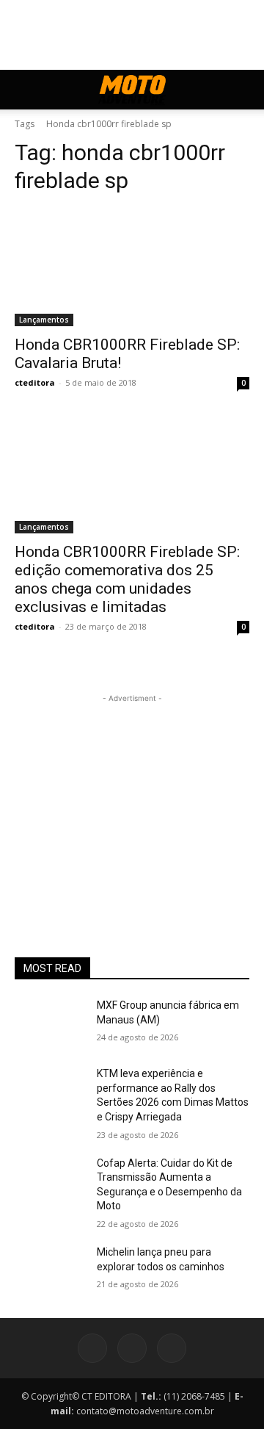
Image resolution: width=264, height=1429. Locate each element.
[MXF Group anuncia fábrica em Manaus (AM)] (50, 1023)
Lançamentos (44, 319)
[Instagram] (132, 1348)
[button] (24, 89)
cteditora (35, 382)
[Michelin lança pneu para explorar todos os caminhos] (50, 1270)
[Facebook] (92, 1348)
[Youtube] (171, 1348)
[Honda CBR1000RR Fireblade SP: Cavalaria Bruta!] (132, 267)
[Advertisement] (132, 798)
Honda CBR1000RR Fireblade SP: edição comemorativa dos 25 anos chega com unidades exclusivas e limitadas (127, 579)
